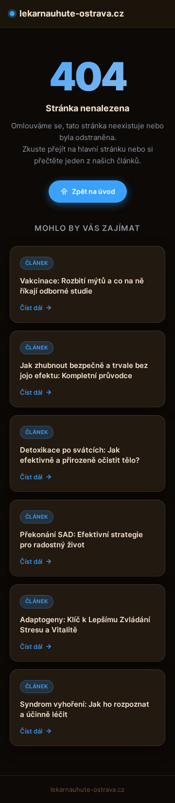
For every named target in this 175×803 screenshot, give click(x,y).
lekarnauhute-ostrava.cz (71, 13)
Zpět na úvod (93, 191)
